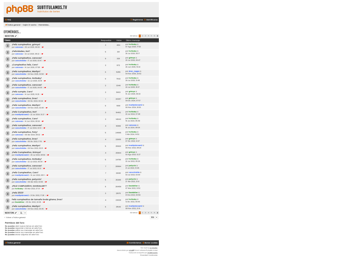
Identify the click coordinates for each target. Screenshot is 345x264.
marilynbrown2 (135, 105)
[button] (157, 35)
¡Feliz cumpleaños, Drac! (25, 98)
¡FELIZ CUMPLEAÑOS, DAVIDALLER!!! (29, 186)
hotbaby (133, 44)
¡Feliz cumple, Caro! (22, 91)
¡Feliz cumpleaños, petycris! (27, 179)
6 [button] (154, 36)
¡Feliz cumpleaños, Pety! (25, 132)
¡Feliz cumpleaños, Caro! (25, 118)
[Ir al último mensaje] (138, 44)
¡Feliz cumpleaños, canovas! (27, 58)
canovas (19, 47)
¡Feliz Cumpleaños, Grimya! (26, 152)
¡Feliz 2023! (18, 192)
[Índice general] (19, 10)
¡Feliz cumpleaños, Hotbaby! (27, 78)
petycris (132, 165)
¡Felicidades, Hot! (21, 51)
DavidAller (133, 186)
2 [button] (142, 36)
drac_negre (134, 71)
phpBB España (152, 253)
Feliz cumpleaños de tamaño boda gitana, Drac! (37, 199)
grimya (132, 58)
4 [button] (148, 36)
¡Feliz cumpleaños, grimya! (26, 44)
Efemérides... (12, 32)
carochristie (20, 60)
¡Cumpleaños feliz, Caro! (25, 64)
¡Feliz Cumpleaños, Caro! (25, 172)
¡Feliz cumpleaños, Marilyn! (26, 71)
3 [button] (145, 36)
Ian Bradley (154, 248)
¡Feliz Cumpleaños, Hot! (24, 112)
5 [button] (151, 36)
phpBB (131, 250)
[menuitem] (8, 20)
